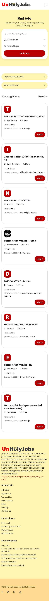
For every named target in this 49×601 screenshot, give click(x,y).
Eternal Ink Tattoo (27, 377)
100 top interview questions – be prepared (19, 558)
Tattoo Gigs (25, 128)
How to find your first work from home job (18, 555)
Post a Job (5, 523)
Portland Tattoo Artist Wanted (21, 324)
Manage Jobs (7, 530)
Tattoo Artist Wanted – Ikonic (20, 240)
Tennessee (11, 412)
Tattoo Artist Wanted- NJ (18, 364)
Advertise (5, 490)
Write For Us (6, 493)
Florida (9, 285)
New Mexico (11, 120)
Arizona (9, 204)
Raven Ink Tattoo (27, 336)
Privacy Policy (7, 500)
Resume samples (8, 562)
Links (3, 504)
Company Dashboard (10, 526)
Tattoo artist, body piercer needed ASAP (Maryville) (23, 407)
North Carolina (13, 164)
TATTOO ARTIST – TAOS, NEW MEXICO (24, 116)
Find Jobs (24, 53)
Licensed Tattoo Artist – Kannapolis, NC (24, 158)
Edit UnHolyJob (7, 533)
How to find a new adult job (12, 565)
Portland (10, 328)
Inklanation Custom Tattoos (32, 172)
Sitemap (5, 507)
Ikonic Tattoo (26, 253)
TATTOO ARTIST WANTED (17, 200)
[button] (46, 5)
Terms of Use (6, 497)
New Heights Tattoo (28, 212)
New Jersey (11, 369)
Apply (40, 134)
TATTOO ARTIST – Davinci (18, 281)
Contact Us (6, 511)
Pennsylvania (12, 245)
